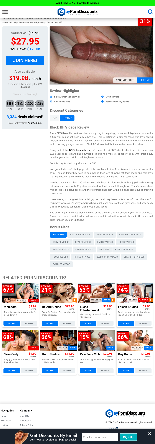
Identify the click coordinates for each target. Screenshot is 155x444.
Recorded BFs (60, 257)
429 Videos (58, 234)
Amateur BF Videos (80, 234)
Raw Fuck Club (90, 354)
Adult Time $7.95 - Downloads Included (77, 3)
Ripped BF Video (82, 257)
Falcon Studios (128, 307)
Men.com (10, 307)
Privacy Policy (26, 425)
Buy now (11, 323)
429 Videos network (79, 150)
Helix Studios (51, 354)
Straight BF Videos (134, 257)
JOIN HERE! (25, 60)
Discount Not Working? (25, 94)
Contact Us (25, 420)
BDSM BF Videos (61, 242)
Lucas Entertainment (89, 308)
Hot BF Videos (126, 242)
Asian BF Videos (104, 234)
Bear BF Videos (83, 242)
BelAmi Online (51, 307)
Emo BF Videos (105, 242)
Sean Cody (11, 354)
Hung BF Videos (61, 249)
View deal (29, 323)
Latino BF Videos (84, 249)
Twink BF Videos (61, 264)
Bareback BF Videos (130, 234)
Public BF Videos (124, 249)
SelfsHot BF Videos (107, 257)
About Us (24, 416)
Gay (55, 118)
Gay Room (125, 354)
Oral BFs (104, 249)
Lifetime (67, 118)
